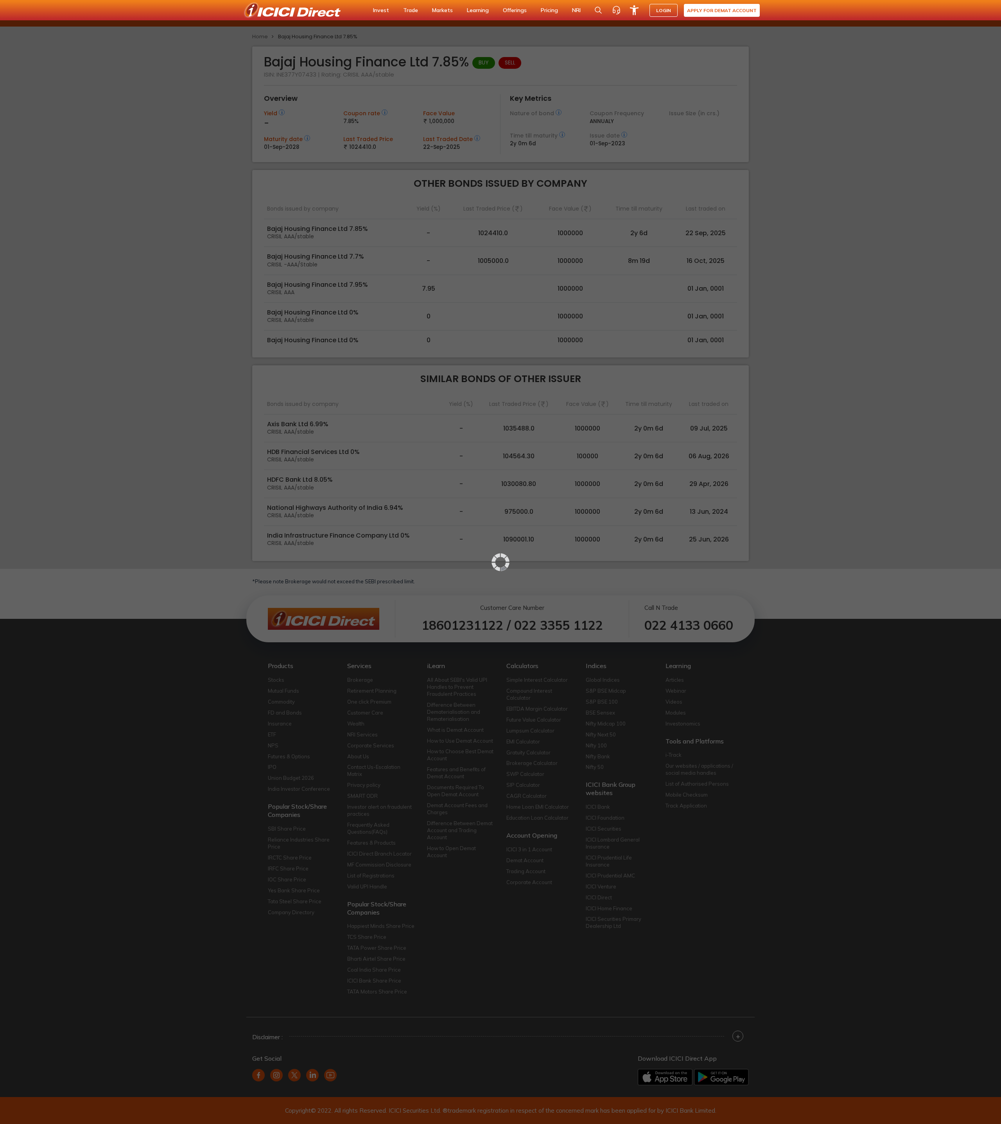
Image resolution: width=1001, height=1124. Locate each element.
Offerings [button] (515, 10)
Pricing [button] (549, 10)
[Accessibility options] (634, 10)
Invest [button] (381, 10)
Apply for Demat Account (722, 10)
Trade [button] (410, 10)
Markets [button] (442, 10)
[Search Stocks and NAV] (598, 10)
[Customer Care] (616, 10)
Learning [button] (478, 10)
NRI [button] (576, 10)
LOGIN (663, 10)
